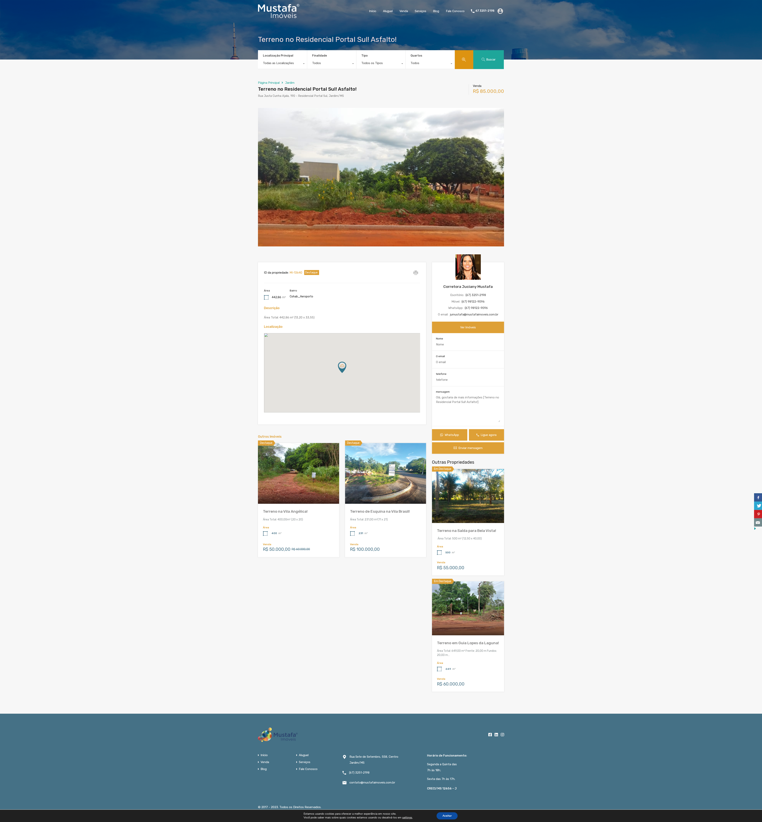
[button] (346, 373)
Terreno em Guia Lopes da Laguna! (468, 643)
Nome (439, 338)
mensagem (443, 391)
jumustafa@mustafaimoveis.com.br (474, 314)
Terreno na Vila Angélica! (285, 511)
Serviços (420, 11)
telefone (441, 373)
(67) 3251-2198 (476, 295)
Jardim (289, 83)
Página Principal (269, 83)
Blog (436, 11)
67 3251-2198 (485, 10)
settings (407, 817)
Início (372, 11)
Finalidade (319, 55)
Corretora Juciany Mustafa (468, 286)
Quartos (416, 55)
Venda (403, 11)
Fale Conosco (455, 11)
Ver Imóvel (468, 512)
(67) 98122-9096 (473, 301)
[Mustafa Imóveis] (278, 16)
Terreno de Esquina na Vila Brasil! (380, 511)
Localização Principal (278, 55)
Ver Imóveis (468, 327)
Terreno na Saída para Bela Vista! (466, 530)
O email (440, 356)
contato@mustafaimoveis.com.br (372, 782)
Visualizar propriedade (298, 491)
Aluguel (388, 11)
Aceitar (447, 816)
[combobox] (282, 64)
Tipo (364, 55)
